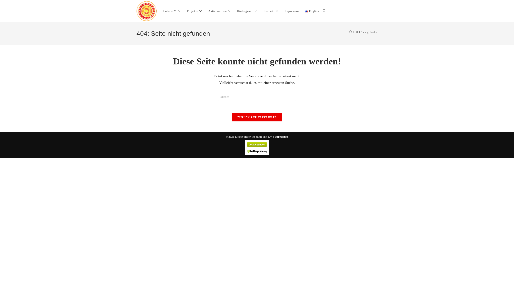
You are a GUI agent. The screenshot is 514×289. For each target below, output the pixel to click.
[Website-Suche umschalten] (324, 11)
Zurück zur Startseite (257, 117)
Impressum (281, 136)
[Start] (350, 32)
